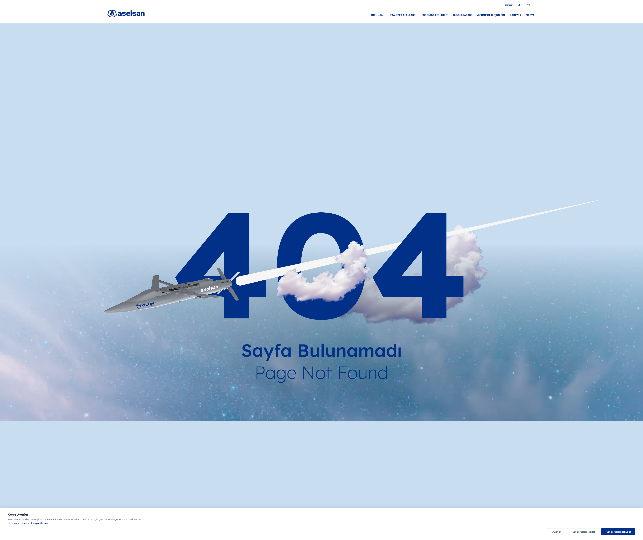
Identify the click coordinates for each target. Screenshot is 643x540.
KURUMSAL (377, 15)
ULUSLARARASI (462, 15)
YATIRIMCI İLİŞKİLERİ (491, 15)
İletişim (509, 5)
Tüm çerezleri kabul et (618, 531)
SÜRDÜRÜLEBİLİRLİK (435, 15)
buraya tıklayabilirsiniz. (35, 523)
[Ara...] (519, 5)
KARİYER (515, 15)
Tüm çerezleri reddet (583, 531)
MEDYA (530, 15)
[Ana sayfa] (130, 13)
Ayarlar (556, 531)
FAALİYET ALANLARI (402, 15)
